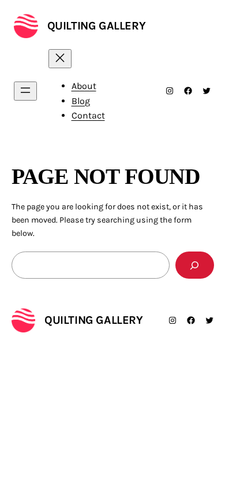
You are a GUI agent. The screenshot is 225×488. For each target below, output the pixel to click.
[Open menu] (25, 91)
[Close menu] (60, 58)
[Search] (194, 265)
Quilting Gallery (96, 25)
